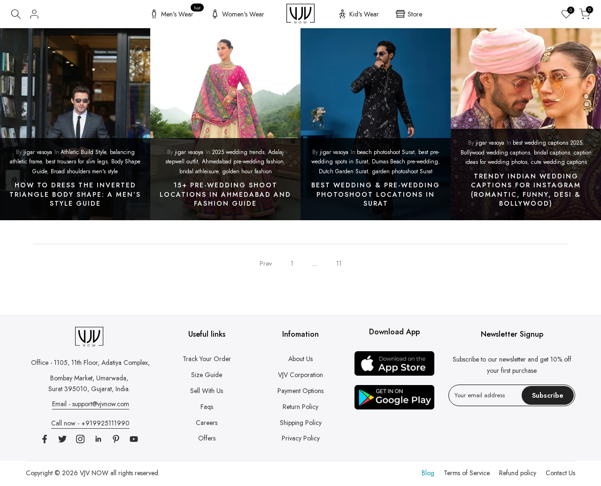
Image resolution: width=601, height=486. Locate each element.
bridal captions (552, 152)
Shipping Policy (301, 422)
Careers (206, 422)
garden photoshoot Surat (402, 171)
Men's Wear (181, 13)
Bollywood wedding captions (495, 152)
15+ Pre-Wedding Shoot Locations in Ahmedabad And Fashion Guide (225, 194)
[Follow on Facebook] (44, 439)
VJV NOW (94, 473)
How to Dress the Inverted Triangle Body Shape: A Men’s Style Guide (75, 194)
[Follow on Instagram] (80, 439)
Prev (266, 263)
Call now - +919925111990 (90, 423)
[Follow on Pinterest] (116, 439)
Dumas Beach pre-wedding (405, 161)
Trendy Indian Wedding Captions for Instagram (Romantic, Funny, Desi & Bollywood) (526, 189)
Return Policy (300, 406)
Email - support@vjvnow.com (90, 404)
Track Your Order (207, 358)
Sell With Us (206, 390)
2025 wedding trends (238, 152)
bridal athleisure (198, 171)
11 (339, 263)
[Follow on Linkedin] (98, 439)
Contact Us (560, 473)
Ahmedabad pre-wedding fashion (243, 161)
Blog (428, 473)
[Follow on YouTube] (134, 439)
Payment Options (300, 390)
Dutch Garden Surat (343, 171)
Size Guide (206, 374)
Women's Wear (243, 14)
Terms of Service (467, 473)
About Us (300, 358)
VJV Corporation (300, 374)
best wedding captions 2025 (547, 143)
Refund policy (517, 473)
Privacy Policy (301, 438)
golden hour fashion (247, 171)
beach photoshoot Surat (386, 152)
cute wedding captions (559, 162)
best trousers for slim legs (77, 161)
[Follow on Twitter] (62, 439)
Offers (207, 438)
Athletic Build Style (83, 152)
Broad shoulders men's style (84, 171)
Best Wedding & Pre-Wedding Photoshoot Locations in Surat (375, 194)
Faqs (206, 406)
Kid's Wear (364, 14)
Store (415, 14)
